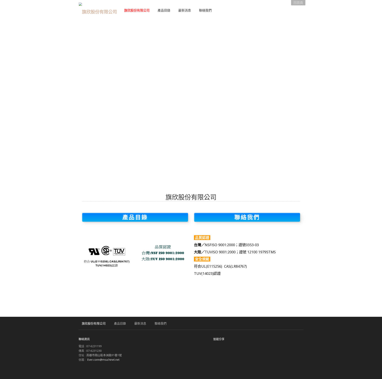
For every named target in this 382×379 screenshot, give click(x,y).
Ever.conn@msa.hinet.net (103, 360)
